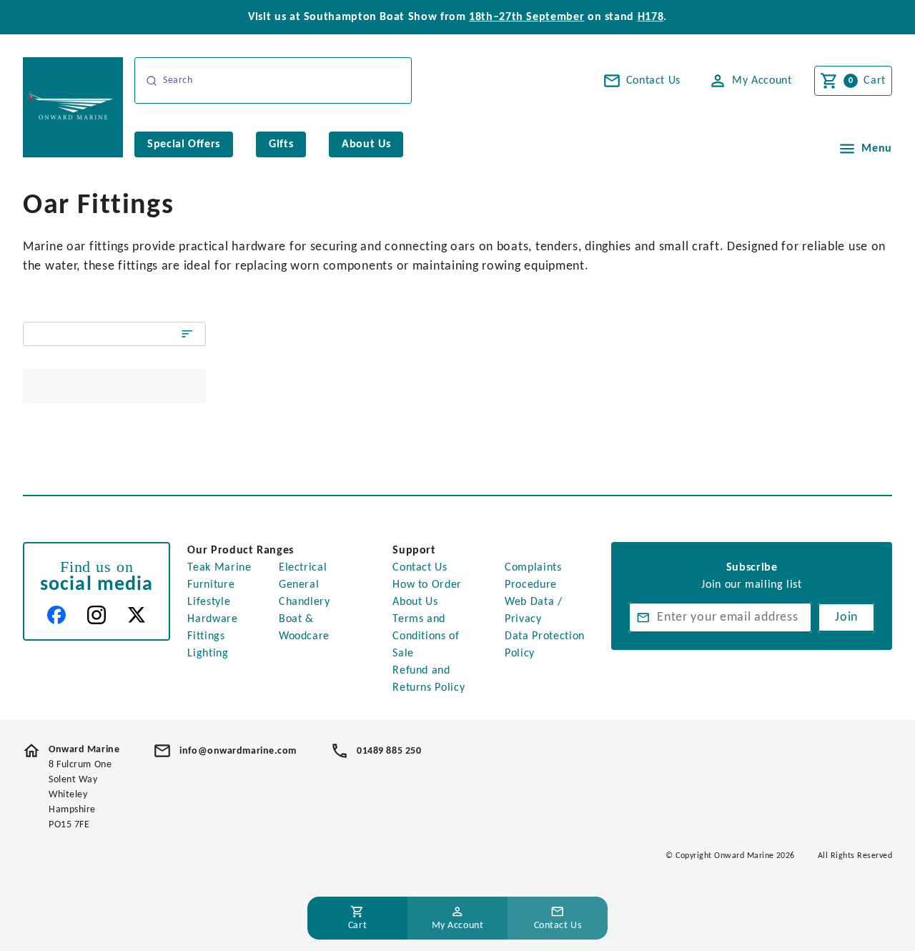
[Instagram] (96, 615)
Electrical (303, 567)
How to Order (427, 585)
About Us (414, 602)
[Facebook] (56, 615)
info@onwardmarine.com (238, 751)
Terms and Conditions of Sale (425, 636)
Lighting (207, 653)
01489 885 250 (389, 751)
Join (846, 617)
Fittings (205, 636)
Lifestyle (208, 602)
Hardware (212, 619)
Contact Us (419, 567)
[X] (136, 615)
